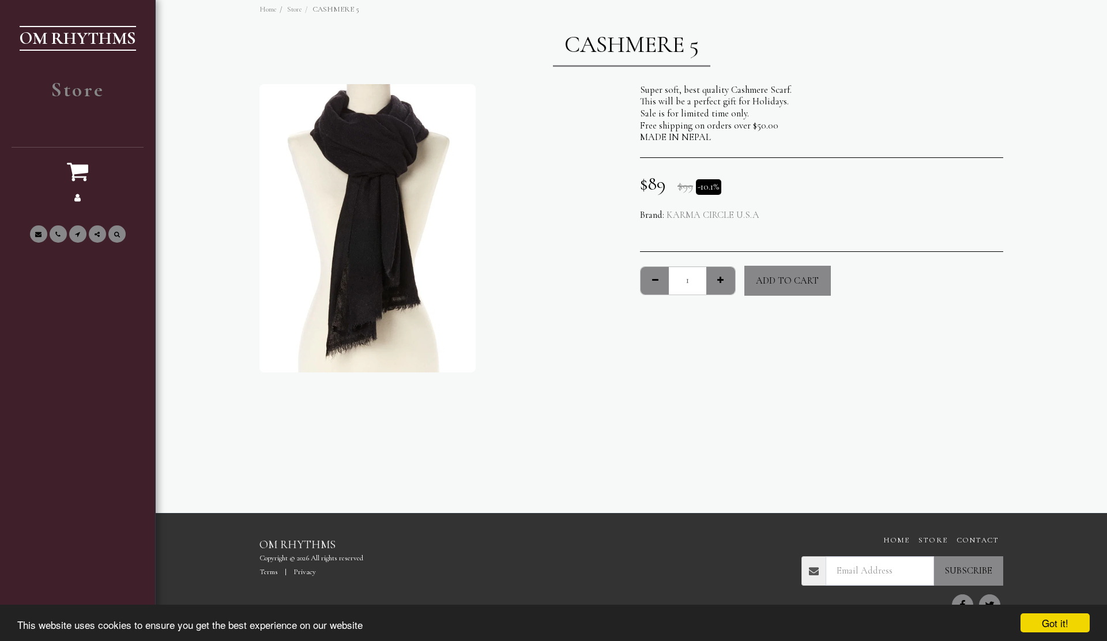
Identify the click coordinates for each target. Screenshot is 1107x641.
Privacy (304, 571)
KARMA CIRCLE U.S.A (713, 215)
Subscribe (968, 570)
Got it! (1055, 623)
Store (294, 9)
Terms (268, 571)
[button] (77, 171)
